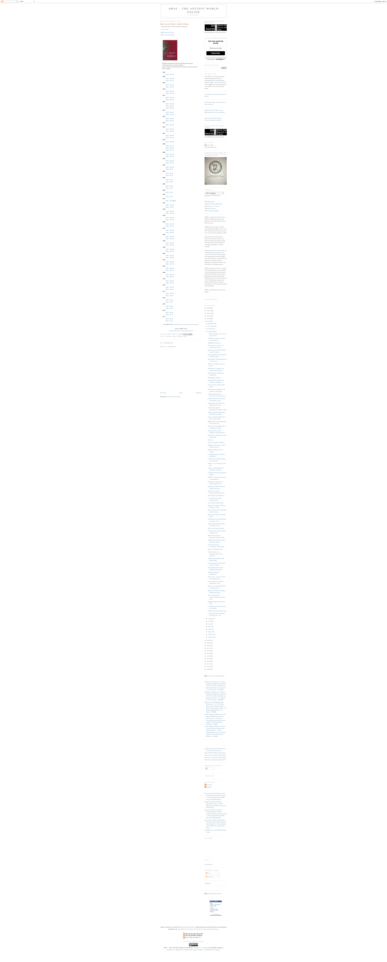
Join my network (215, 914)
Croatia (175, 336)
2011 (208, 664)
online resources (188, 927)
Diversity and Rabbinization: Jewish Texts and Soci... (216, 469)
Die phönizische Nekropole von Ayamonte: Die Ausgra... (216, 390)
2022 (208, 318)
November (211, 326)
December (211, 323)
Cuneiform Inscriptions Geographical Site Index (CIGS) (217, 409)
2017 (208, 648)
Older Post (199, 393)
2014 (208, 656)
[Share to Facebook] (190, 334)
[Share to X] (188, 334)
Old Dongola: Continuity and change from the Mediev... (216, 369)
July (209, 621)
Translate (217, 195)
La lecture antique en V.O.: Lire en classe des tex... (217, 335)
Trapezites (210, 440)
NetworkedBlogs (214, 901)
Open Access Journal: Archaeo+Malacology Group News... (216, 597)
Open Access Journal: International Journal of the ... (216, 492)
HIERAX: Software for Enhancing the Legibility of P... (217, 422)
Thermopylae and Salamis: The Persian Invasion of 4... (216, 404)
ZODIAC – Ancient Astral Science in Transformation (217, 478)
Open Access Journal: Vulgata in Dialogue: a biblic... (216, 506)
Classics (169, 336)
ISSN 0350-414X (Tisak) (167, 32)
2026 (208, 308)
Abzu (220, 268)
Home (181, 393)
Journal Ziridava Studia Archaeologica (215, 753)
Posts (208, 873)
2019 (208, 643)
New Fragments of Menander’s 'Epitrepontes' (216, 374)
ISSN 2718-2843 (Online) (167, 35)
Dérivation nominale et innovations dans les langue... (216, 536)
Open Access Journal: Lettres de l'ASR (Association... (216, 487)
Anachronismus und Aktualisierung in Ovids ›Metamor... (215, 554)
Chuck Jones (171, 334)
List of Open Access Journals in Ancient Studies (185, 324)
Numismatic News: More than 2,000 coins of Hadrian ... (216, 381)
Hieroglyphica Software (214, 377)
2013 (208, 659)
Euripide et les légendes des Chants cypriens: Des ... (215, 483)
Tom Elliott (208, 787)
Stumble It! (208, 883)
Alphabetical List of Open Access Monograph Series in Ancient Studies (215, 111)
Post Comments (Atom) (174, 396)
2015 (208, 653)
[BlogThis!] (186, 334)
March (210, 632)
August (210, 619)
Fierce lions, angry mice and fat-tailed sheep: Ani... (216, 339)
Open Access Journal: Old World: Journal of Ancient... (217, 351)
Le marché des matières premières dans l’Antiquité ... (217, 460)
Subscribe (215, 53)
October (210, 329)
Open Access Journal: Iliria (215, 549)
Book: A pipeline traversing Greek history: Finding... (217, 511)
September (211, 331)
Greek (180, 336)
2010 (208, 666)
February (210, 634)
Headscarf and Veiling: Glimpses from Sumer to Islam (217, 591)
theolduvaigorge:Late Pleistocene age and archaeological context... (215, 749)
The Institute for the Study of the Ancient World (198, 929)
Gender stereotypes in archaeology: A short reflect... (216, 546)
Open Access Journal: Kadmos (216, 528)
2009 (208, 669)
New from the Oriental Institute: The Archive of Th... (216, 525)
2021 (208, 321)
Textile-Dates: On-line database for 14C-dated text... (217, 360)
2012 (208, 661)
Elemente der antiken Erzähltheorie (213, 573)
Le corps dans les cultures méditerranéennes (215, 499)
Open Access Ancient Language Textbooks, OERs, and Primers (213, 119)
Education (212, 909)
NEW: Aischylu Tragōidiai (212, 211)
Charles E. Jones (220, 217)
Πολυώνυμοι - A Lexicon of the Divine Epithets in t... (216, 578)
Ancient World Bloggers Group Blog (216, 230)
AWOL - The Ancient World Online (194, 10)
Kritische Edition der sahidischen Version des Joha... (217, 356)
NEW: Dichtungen (210, 201)
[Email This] (184, 334)
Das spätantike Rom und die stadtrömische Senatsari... (215, 568)
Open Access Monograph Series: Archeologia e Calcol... (216, 427)
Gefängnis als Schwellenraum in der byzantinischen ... (216, 541)
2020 (208, 640)
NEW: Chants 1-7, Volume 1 (212, 206)
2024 (208, 313)
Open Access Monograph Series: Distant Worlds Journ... (216, 418)
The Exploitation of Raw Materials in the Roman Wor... (216, 432)
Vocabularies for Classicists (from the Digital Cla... (217, 532)
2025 (208, 311)
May (209, 626)
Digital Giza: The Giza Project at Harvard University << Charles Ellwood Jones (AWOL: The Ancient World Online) (215, 804)
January (210, 637)
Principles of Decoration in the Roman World (216, 559)
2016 (208, 651)
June (209, 624)
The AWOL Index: (209, 76)
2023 (208, 316)
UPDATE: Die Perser (210, 208)
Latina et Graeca (165, 29)
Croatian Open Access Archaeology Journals (181, 331)
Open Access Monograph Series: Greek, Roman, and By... (216, 413)
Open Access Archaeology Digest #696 (215, 757)
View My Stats (209, 864)
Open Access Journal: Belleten (216, 442)
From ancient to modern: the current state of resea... (215, 346)
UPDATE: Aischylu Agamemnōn (213, 204)
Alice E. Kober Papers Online (216, 503)
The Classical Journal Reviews (216, 495)
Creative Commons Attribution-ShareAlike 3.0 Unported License (193, 950)
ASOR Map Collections (214, 343)
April (209, 629)
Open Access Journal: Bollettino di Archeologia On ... (216, 587)
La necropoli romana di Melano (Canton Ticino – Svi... (216, 614)
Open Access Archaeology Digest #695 (215, 760)
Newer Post (163, 393)
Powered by (211, 59)
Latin (185, 336)
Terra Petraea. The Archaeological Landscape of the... (217, 520)
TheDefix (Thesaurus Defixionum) (217, 611)
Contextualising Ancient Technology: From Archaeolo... (217, 395)
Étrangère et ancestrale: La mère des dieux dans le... (216, 446)
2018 (208, 645)
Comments (210, 876)
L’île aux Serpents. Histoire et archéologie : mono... (216, 582)
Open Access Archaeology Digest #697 (215, 755)
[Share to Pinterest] (191, 334)
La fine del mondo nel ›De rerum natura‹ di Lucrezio (216, 564)
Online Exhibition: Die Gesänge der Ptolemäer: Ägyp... (216, 399)
